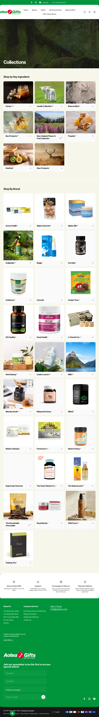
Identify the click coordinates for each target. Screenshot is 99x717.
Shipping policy (34, 713)
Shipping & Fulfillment (31, 617)
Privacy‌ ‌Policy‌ (8, 620)
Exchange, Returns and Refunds (35, 611)
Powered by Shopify (27, 710)
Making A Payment (30, 614)
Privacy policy (15, 713)
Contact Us (27, 620)
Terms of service (24, 713)
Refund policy (7, 713)
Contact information (44, 713)
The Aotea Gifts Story (10, 614)
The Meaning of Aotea (11, 611)
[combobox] (47, 2)
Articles (6, 623)
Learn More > (8, 640)
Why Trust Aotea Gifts (11, 617)
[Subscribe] (43, 697)
